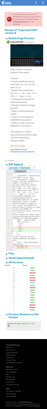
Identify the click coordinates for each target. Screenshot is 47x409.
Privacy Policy (11, 360)
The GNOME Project (13, 345)
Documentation (11, 372)
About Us (9, 347)
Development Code (12, 384)
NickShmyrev (30, 42)
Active (32, 268)
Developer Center (12, 369)
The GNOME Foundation (14, 362)
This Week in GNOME (13, 391)
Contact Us (10, 357)
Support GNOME (11, 352)
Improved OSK (16, 42)
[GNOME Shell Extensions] (6, 3)
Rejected (32, 273)
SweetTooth (37, 405)
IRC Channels (10, 379)
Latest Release (11, 394)
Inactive (32, 285)
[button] (36, 2)
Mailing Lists (10, 377)
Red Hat (19, 405)
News (8, 389)
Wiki (7, 374)
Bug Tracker (10, 382)
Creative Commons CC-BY (25, 404)
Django (29, 405)
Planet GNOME (11, 396)
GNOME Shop (11, 355)
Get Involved (10, 350)
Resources (9, 367)
